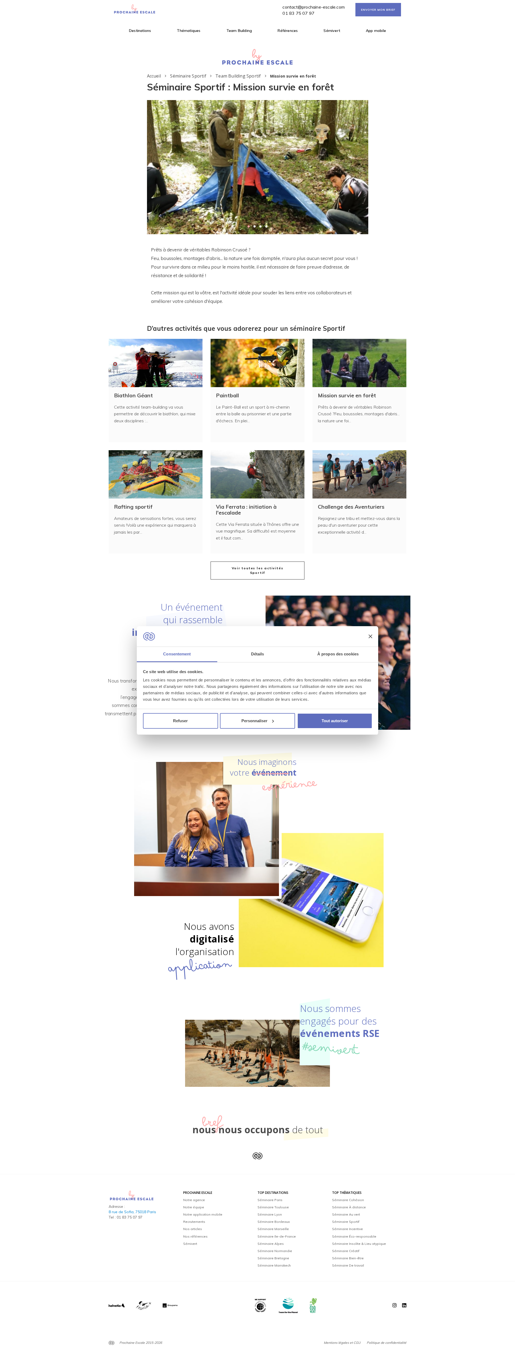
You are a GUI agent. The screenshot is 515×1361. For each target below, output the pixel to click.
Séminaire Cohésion (348, 1200)
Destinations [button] (140, 30)
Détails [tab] (257, 654)
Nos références (195, 1236)
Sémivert (331, 30)
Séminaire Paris (270, 1200)
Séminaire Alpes (271, 1244)
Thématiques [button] (188, 30)
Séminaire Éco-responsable (354, 1236)
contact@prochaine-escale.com (313, 7)
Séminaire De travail (348, 1265)
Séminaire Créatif (345, 1251)
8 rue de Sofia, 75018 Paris (132, 1211)
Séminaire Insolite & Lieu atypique (359, 1244)
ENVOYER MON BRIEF (378, 10)
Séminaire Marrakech (274, 1265)
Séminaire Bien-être (348, 1258)
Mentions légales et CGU (342, 1343)
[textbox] (257, 275)
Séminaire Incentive (347, 1229)
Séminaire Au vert (346, 1214)
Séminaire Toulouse (273, 1207)
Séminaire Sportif (345, 1222)
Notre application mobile (202, 1214)
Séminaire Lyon (270, 1214)
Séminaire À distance (349, 1207)
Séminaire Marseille (273, 1229)
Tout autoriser (335, 720)
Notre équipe (193, 1207)
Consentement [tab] (177, 654)
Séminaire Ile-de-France (277, 1236)
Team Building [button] (239, 30)
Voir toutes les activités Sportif (258, 570)
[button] (249, 226)
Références (288, 30)
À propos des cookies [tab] (338, 654)
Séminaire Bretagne (273, 1258)
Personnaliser (254, 720)
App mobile (376, 30)
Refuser (180, 720)
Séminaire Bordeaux (274, 1222)
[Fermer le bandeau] (370, 636)
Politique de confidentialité (386, 1343)
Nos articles (192, 1229)
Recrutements (194, 1222)
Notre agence (194, 1200)
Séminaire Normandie (275, 1251)
